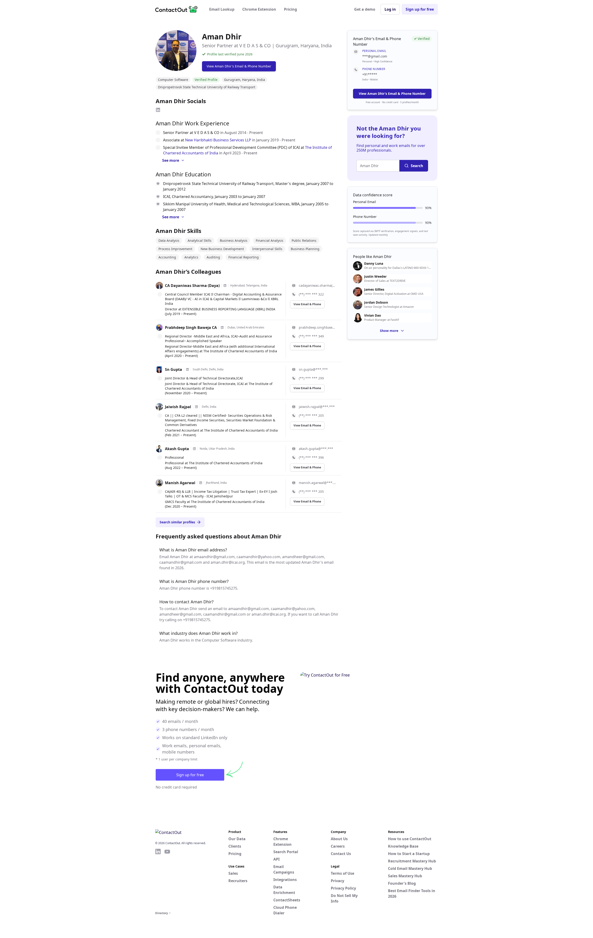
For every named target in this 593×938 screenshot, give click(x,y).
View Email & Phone (307, 304)
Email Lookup (221, 9)
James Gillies (374, 289)
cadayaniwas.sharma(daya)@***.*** (317, 285)
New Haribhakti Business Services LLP (218, 140)
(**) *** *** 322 (311, 294)
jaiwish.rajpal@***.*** (317, 406)
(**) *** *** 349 (311, 336)
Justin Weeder (375, 276)
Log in (390, 9)
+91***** (369, 74)
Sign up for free (420, 9)
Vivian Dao (372, 315)
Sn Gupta (173, 369)
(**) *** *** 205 (311, 415)
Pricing (290, 9)
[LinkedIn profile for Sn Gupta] (187, 369)
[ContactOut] (178, 9)
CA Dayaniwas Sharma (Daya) (192, 285)
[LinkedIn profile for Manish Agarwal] (200, 482)
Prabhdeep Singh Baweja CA (191, 327)
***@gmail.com (374, 56)
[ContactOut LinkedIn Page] (158, 879)
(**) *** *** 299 (311, 378)
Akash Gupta (177, 448)
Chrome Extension (259, 9)
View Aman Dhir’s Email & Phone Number (392, 93)
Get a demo (364, 9)
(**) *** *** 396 (311, 457)
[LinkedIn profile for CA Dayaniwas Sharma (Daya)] (225, 285)
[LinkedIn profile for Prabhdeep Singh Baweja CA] (222, 327)
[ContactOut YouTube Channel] (167, 879)
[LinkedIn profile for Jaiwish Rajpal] (196, 406)
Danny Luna (373, 263)
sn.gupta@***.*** (313, 369)
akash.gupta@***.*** (316, 448)
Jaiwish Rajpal (178, 406)
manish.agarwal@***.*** (317, 482)
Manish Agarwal (180, 482)
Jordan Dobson (376, 302)
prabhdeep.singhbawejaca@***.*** (317, 327)
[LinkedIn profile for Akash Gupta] (194, 448)
